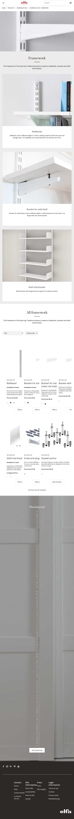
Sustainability (30, 792)
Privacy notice (53, 795)
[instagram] (7, 766)
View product (56, 482)
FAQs (16, 789)
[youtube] (18, 766)
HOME (3, 8)
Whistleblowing (54, 799)
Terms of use (53, 788)
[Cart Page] (71, 3)
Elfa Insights (41, 789)
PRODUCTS (11, 8)
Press (39, 786)
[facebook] (3, 766)
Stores (16, 786)
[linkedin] (11, 766)
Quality (28, 799)
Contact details (19, 793)
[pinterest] (15, 766)
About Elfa (29, 788)
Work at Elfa (29, 795)
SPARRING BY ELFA (22, 8)
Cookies (51, 792)
